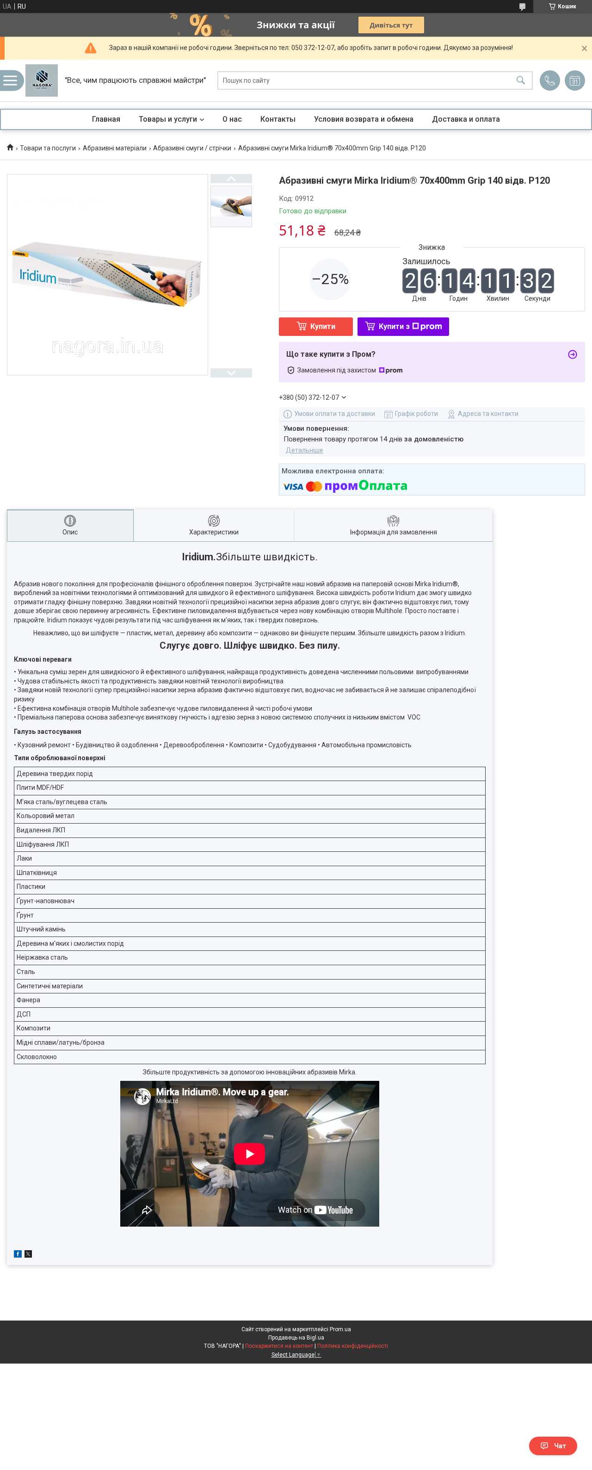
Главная (106, 119)
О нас (232, 119)
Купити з (394, 326)
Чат (560, 1446)
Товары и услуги (168, 119)
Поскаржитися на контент (279, 1346)
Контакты (278, 119)
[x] (28, 1255)
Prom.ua (340, 1329)
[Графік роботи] (575, 80)
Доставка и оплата (466, 119)
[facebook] (18, 1255)
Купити (322, 326)
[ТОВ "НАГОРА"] (41, 80)
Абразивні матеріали (115, 148)
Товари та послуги (48, 148)
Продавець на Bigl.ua (296, 1337)
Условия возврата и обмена (363, 119)
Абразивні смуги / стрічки (192, 148)
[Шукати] (521, 80)
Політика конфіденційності (352, 1346)
